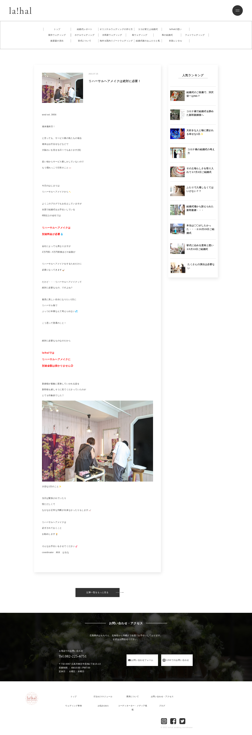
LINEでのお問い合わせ (177, 660)
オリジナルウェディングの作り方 (116, 29)
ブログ (162, 706)
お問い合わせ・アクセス (162, 696)
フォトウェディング (195, 35)
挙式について (84, 41)
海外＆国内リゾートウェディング (116, 41)
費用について (132, 696)
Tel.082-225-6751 (73, 656)
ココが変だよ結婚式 (148, 29)
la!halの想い (175, 29)
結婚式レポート (84, 29)
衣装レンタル (175, 41)
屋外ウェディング (57, 35)
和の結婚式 (167, 35)
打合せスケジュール (103, 696)
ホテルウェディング (84, 35)
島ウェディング (140, 35)
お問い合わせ (142, 660)
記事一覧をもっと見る (97, 592)
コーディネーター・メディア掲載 (132, 708)
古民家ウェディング (112, 35)
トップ (57, 29)
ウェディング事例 (73, 706)
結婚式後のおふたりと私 (148, 41)
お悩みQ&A (103, 706)
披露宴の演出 (57, 41)
